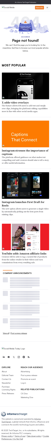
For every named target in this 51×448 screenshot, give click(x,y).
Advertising (25, 371)
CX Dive (24, 393)
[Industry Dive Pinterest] (23, 357)
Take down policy (34, 436)
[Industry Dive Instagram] (18, 357)
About (4, 371)
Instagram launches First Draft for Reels (23, 203)
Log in (23, 383)
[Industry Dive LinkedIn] (3, 357)
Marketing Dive (27, 397)
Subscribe (39, 7)
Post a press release (19, 333)
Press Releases (8, 393)
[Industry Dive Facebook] (8, 357)
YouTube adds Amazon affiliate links (24, 253)
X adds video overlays (15, 102)
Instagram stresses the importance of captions (25, 152)
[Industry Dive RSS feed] (28, 357)
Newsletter (6, 383)
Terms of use (19, 436)
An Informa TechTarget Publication (25, 2)
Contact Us (6, 379)
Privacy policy (7, 436)
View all (6, 333)
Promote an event (28, 379)
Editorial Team (8, 375)
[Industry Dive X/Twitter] (13, 357)
